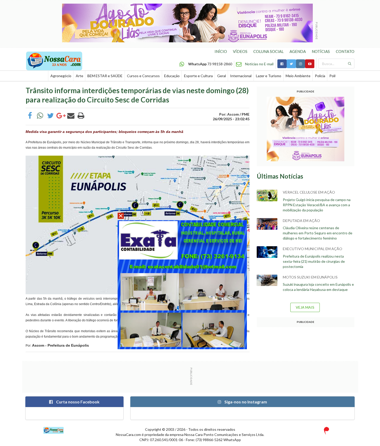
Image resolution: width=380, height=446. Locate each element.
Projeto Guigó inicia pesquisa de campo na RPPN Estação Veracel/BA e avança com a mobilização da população (317, 204)
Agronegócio (60, 76)
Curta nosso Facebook (77, 401)
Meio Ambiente (298, 76)
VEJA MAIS (305, 307)
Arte (79, 76)
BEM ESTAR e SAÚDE (105, 76)
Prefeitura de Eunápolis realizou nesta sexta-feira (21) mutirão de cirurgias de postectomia (314, 261)
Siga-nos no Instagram (245, 401)
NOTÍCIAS (321, 51)
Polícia (320, 76)
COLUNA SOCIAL (268, 51)
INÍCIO (221, 51)
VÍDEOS (240, 51)
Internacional (241, 76)
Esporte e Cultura (198, 76)
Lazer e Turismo (268, 76)
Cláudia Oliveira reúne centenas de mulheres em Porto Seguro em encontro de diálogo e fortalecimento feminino (317, 233)
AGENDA (298, 51)
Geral (221, 76)
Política (335, 76)
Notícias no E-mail (259, 64)
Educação (172, 76)
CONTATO (345, 51)
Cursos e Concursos (143, 76)
